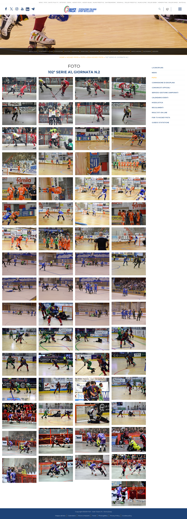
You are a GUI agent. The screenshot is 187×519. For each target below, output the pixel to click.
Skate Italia (33, 51)
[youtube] (22, 9)
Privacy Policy (115, 516)
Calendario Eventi (160, 98)
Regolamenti (158, 108)
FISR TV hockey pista (161, 118)
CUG (51, 51)
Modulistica (157, 103)
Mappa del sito (60, 516)
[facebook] (6, 9)
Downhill (120, 2)
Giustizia (67, 51)
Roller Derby (152, 2)
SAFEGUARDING (136, 51)
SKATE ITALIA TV (53, 2)
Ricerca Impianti (84, 516)
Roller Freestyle (131, 2)
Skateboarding (110, 2)
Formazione (58, 51)
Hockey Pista (76, 2)
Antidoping (114, 51)
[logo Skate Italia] (80, 12)
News (41, 2)
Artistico (63, 2)
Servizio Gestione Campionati (165, 93)
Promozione (94, 51)
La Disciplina (157, 68)
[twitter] (11, 9)
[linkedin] (27, 9)
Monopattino (162, 2)
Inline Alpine (142, 2)
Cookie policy (127, 516)
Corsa (69, 2)
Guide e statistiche (160, 123)
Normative (75, 51)
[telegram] (33, 9)
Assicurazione (125, 51)
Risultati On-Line (159, 113)
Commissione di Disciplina (163, 83)
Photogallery (103, 516)
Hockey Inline (87, 2)
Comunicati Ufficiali (161, 88)
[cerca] (160, 9)
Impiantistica (104, 51)
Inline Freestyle (98, 2)
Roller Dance (173, 2)
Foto (45, 2)
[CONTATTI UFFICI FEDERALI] (167, 9)
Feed (94, 516)
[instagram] (16, 9)
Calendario (147, 51)
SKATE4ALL (182, 2)
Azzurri (155, 51)
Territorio (84, 51)
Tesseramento (43, 51)
